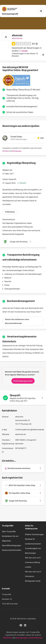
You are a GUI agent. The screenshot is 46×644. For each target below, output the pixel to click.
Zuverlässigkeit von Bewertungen (33, 550)
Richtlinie (5, 151)
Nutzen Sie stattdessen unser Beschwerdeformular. (17, 321)
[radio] (13, 43)
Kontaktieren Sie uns (10, 536)
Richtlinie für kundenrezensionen (33, 541)
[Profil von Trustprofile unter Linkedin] (25, 625)
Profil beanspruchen (23, 381)
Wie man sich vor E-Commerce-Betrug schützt (33, 562)
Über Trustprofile (9, 531)
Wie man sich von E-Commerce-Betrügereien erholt (33, 576)
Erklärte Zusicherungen (34, 534)
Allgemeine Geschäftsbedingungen (11, 543)
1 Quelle (24, 51)
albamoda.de (17, 38)
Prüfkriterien (10, 212)
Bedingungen (16, 151)
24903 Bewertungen (18, 139)
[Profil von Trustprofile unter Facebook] (21, 625)
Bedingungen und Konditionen (29, 638)
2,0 (35, 43)
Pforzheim (25, 424)
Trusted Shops (16, 137)
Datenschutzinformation (11, 550)
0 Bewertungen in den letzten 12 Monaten (25, 54)
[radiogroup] (21, 43)
